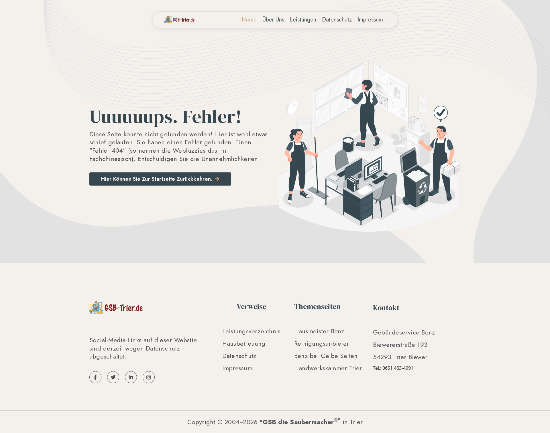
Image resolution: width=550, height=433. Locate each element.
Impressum (370, 19)
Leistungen (303, 19)
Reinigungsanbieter (321, 343)
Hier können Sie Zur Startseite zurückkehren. (157, 179)
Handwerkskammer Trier (328, 368)
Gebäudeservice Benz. (405, 332)
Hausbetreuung (244, 343)
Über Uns (273, 19)
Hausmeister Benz (319, 331)
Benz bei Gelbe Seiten (326, 355)
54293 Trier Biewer (400, 356)
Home (251, 19)
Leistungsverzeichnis (251, 331)
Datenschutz (337, 19)
